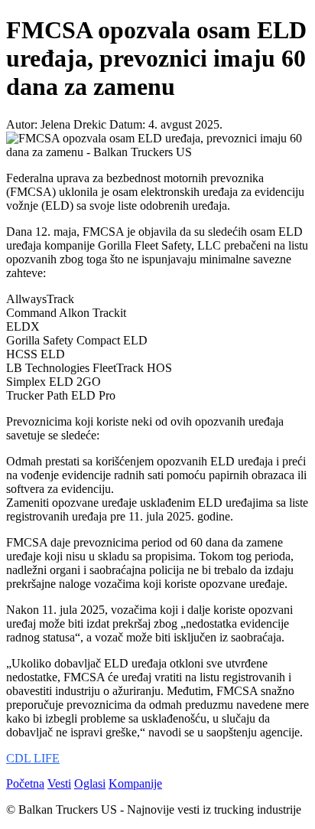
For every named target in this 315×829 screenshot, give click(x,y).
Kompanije (135, 783)
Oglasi (90, 783)
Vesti (59, 783)
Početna (25, 783)
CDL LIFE (33, 758)
